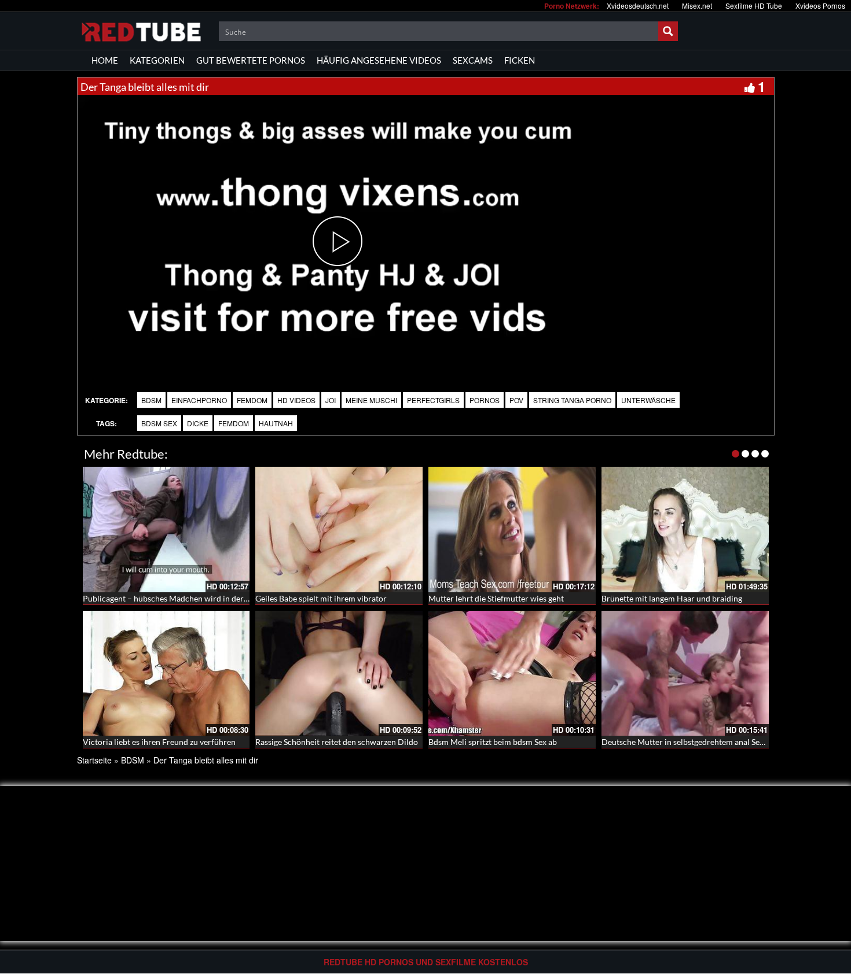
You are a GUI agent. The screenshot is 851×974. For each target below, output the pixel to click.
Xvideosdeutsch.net (638, 5)
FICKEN (519, 60)
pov (516, 400)
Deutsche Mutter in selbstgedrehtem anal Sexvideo (692, 742)
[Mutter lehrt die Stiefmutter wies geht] (512, 529)
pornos (484, 400)
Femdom (252, 400)
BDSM (151, 400)
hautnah (276, 423)
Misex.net (697, 5)
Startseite (94, 760)
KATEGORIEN (157, 60)
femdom (233, 423)
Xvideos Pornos (820, 5)
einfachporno (199, 400)
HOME (104, 60)
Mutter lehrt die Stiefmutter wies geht (496, 598)
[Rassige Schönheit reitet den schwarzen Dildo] (339, 673)
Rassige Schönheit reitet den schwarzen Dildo (336, 742)
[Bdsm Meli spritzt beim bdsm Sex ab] (512, 673)
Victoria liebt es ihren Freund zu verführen (159, 742)
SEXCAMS (473, 60)
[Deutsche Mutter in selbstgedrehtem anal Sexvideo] (685, 673)
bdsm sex (159, 423)
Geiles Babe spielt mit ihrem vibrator (321, 598)
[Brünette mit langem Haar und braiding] (685, 529)
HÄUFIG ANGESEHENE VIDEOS (379, 60)
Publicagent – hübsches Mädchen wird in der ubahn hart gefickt (196, 598)
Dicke (197, 423)
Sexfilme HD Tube (753, 5)
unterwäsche (648, 400)
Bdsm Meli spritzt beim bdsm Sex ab (492, 742)
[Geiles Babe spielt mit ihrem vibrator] (339, 529)
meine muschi (371, 400)
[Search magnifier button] (668, 31)
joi (330, 400)
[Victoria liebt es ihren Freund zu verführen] (166, 673)
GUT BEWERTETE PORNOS (250, 60)
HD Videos (296, 400)
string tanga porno (572, 400)
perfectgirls (433, 400)
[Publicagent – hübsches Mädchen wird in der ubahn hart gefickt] (166, 529)
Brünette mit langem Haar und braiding (671, 598)
